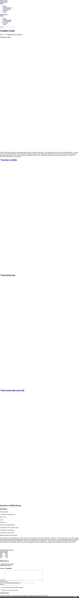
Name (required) (4, 581)
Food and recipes (7, 7)
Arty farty (5, 10)
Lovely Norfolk (7, 9)
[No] (76, 597)
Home (4, 6)
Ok (75, 597)
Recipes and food (9, 550)
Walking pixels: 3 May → (6, 565)
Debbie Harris (10, 34)
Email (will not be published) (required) (9, 583)
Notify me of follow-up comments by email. (12, 587)
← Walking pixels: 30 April (6, 564)
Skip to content (3, 0)
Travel (4, 11)
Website (2, 584)
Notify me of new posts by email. (10, 590)
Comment (2, 579)
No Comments (18, 34)
